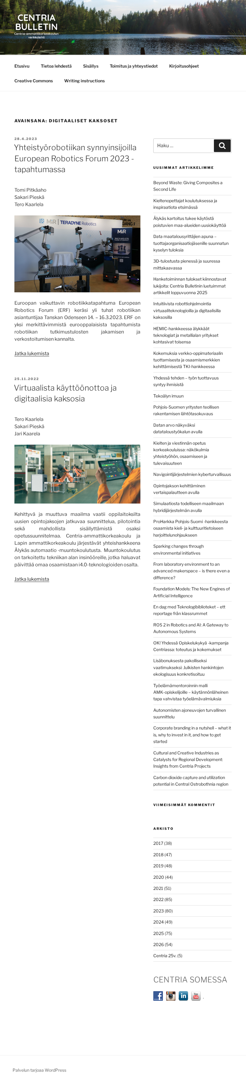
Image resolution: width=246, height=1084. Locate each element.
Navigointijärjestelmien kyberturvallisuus (192, 474)
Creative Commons (33, 80)
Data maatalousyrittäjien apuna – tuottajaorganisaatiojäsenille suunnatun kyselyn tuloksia (191, 243)
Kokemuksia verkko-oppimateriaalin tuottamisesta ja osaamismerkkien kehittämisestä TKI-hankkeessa (188, 360)
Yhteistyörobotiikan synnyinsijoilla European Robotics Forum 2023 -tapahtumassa (75, 158)
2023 (158, 910)
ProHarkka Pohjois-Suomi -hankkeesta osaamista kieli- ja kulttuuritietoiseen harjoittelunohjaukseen (190, 528)
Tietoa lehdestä (56, 66)
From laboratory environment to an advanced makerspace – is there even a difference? (191, 571)
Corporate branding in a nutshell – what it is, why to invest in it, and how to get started (192, 734)
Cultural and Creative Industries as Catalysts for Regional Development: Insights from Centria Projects (188, 759)
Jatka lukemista (31, 353)
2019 (158, 865)
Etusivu (21, 66)
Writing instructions (84, 80)
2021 (158, 888)
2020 (158, 877)
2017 (158, 843)
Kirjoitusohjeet (184, 66)
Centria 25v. (164, 955)
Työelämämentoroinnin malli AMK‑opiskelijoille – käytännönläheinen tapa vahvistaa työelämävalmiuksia (190, 692)
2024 (158, 921)
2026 (158, 944)
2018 (158, 854)
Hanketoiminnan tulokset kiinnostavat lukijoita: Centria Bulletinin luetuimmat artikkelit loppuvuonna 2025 (189, 285)
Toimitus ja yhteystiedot (134, 66)
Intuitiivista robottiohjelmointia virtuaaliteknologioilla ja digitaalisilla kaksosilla (187, 310)
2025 (158, 933)
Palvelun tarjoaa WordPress (39, 1070)
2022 (158, 899)
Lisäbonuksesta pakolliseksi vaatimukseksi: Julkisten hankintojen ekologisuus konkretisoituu (188, 667)
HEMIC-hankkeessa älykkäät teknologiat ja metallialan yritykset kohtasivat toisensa (185, 335)
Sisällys (90, 66)
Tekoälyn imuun (168, 395)
